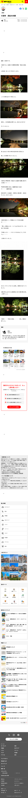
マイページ (18, 773)
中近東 (6, 537)
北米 (6, 511)
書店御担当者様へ (4, 783)
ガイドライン (16, 781)
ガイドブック (4, 763)
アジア (6, 533)
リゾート (6, 528)
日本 (4, 4)
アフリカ (6, 542)
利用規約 (2, 781)
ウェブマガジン (4, 758)
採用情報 (2, 785)
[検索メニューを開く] (22, 2)
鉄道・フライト (14, 603)
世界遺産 (14, 597)
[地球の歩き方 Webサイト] (6, 1)
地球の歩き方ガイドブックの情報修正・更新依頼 (12, 473)
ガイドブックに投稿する (18, 783)
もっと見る (23, 722)
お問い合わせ (16, 785)
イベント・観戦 (5, 597)
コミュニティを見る (14, 407)
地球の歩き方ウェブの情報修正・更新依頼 (11, 472)
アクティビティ (5, 603)
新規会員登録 (4, 773)
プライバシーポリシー (18, 779)
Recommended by (19, 369)
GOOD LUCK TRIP (5, 775)
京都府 (7, 4)
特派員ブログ (12, 4)
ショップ (22, 603)
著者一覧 (3, 768)
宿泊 (23, 591)
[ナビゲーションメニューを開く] (26, 1)
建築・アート (14, 591)
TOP (2, 4)
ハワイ (6, 524)
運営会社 (2, 779)
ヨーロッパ (7, 507)
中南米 (6, 515)
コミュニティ (4, 771)
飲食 (5, 591)
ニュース (3, 766)
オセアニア (7, 520)
